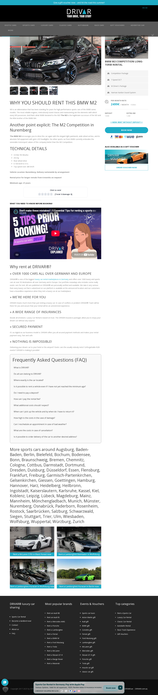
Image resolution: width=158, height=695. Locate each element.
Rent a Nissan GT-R (55, 655)
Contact (15, 625)
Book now (111, 688)
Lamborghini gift (88, 642)
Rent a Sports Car (124, 613)
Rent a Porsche (53, 626)
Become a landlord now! (21, 621)
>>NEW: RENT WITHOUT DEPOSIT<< (126, 122)
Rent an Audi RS (53, 617)
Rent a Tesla (52, 646)
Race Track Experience (126, 630)
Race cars (99, 25)
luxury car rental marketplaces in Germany (52, 279)
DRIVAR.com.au (141, 689)
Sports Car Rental (19, 617)
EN (143, 8)
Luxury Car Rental (124, 617)
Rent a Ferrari (52, 634)
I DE (146, 8)
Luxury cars (47, 25)
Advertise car (137, 25)
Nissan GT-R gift (88, 655)
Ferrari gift (86, 634)
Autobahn (83, 25)
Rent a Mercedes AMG (56, 621)
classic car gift (87, 671)
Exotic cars (10, 25)
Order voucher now (126, 167)
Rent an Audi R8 (53, 613)
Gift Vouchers (122, 634)
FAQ (13, 633)
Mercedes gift (87, 651)
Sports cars (29, 25)
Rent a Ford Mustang (55, 642)
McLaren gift (87, 646)
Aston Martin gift (89, 617)
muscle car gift (88, 667)
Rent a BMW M (53, 638)
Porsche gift (87, 659)
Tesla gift (85, 663)
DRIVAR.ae (129, 689)
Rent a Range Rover (55, 659)
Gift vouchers (117, 25)
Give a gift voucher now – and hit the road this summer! (79, 2)
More (10, 30)
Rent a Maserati (53, 663)
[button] (5, 689)
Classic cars (65, 25)
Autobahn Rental (124, 626)
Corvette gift (87, 630)
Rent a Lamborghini (55, 630)
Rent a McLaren (53, 651)
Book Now (126, 130)
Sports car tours (88, 613)
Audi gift (85, 621)
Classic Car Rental (124, 621)
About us (15, 629)
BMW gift (86, 626)
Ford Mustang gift (89, 638)
